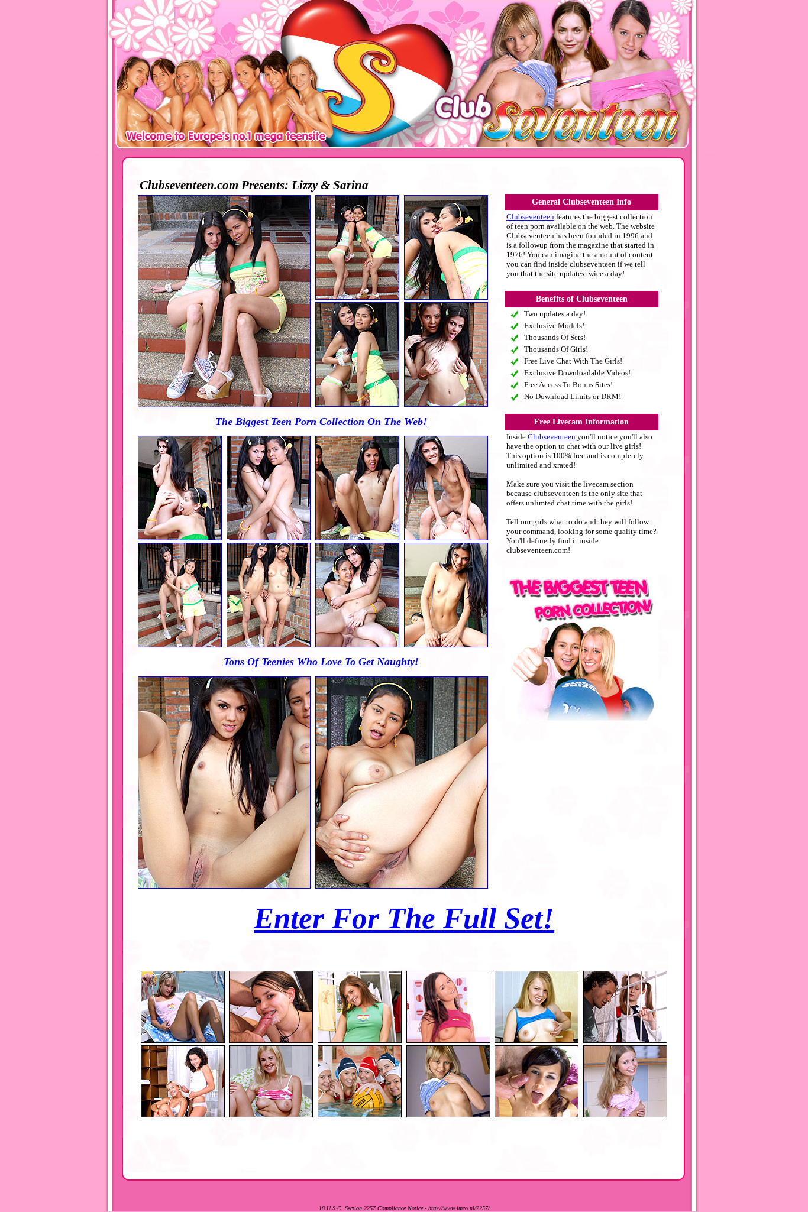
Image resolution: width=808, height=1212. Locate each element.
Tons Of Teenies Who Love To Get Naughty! (321, 661)
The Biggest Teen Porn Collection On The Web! (321, 421)
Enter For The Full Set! (404, 918)
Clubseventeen (530, 216)
